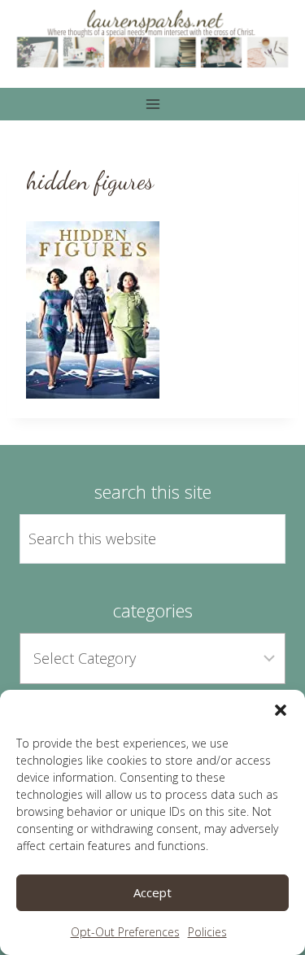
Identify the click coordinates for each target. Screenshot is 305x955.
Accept (152, 892)
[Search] (254, 538)
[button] (280, 710)
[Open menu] (152, 104)
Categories (153, 610)
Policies (207, 932)
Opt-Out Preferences (125, 932)
